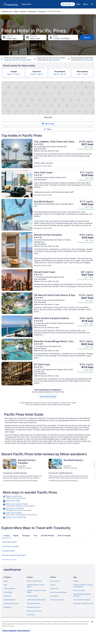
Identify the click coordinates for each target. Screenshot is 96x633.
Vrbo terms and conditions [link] (58, 592)
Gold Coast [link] (41, 11)
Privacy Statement (9, 630)
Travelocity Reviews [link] (33, 603)
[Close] (92, 621)
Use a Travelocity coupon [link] (81, 600)
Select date (12, 38)
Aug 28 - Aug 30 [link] (59, 74)
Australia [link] (23, 11)
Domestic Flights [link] (32, 596)
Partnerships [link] (8, 592)
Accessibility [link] (54, 596)
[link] (48, 497)
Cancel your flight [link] (79, 590)
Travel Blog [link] (30, 614)
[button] (48, 528)
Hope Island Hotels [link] (9, 542)
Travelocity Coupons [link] (34, 607)
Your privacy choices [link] (57, 600)
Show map (49, 123)
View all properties (48, 396)
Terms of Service (23, 630)
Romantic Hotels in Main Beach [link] (14, 555)
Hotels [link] (16, 11)
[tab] (6, 535)
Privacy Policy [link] (55, 581)
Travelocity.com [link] (6, 11)
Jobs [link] (5, 585)
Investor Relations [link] (9, 600)
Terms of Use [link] (54, 588)
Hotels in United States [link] (34, 581)
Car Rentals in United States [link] (36, 600)
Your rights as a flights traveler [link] (83, 603)
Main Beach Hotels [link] (9, 560)
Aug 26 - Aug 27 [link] (36, 74)
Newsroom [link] (7, 596)
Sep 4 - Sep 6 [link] (82, 74)
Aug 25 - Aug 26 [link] (13, 74)
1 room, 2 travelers (61, 38)
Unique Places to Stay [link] (34, 611)
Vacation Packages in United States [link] (36, 591)
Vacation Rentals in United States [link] (35, 585)
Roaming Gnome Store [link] (11, 603)
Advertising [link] (7, 607)
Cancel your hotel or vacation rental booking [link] (83, 585)
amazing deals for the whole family (17, 60)
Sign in (85, 4)
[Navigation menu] (92, 4)
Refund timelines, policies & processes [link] (82, 595)
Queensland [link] (32, 11)
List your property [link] (9, 588)
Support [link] (75, 581)
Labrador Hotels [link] (8, 551)
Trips (78, 4)
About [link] (6, 581)
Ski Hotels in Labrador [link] (10, 546)
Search (87, 37)
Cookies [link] (52, 585)
